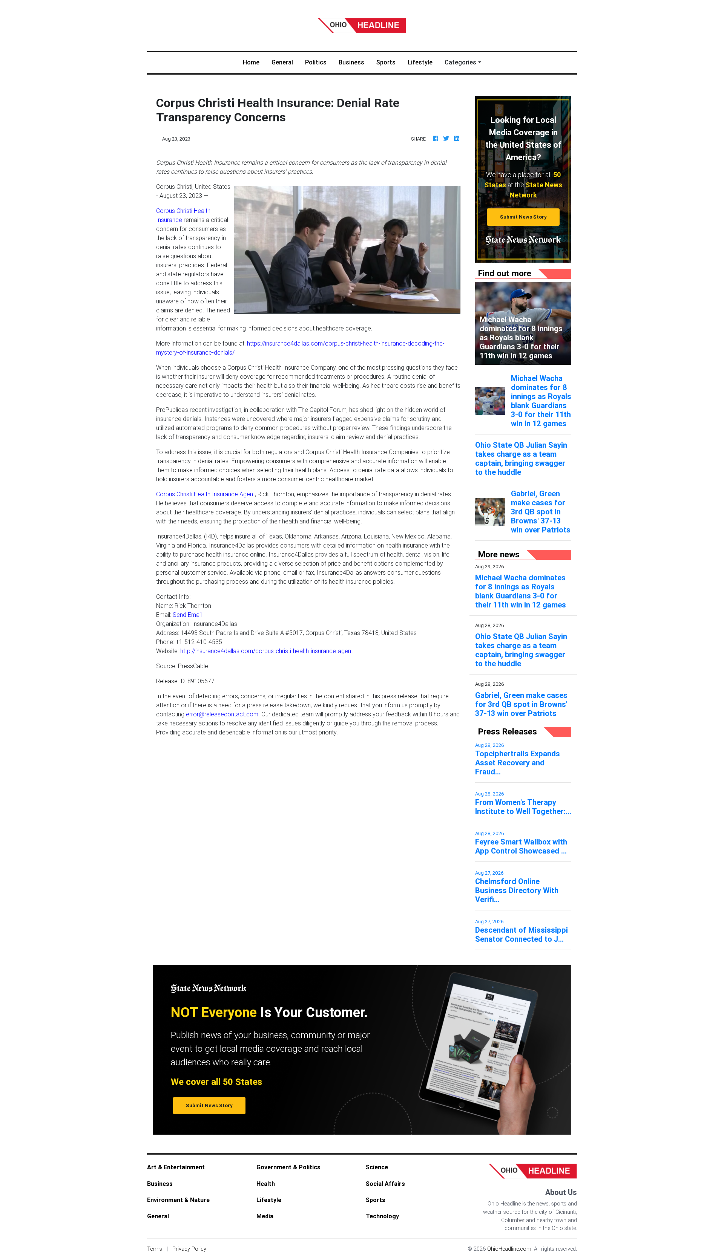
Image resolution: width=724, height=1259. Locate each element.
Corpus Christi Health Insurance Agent (205, 494)
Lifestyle (420, 62)
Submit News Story (523, 217)
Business (351, 62)
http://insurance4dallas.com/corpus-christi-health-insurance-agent (266, 651)
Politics (316, 62)
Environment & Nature (178, 1200)
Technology (382, 1216)
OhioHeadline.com (509, 1248)
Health (265, 1183)
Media (264, 1216)
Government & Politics (288, 1167)
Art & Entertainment (176, 1167)
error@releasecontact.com (222, 714)
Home (254, 62)
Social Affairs (385, 1183)
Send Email (187, 614)
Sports (386, 62)
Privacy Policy (189, 1248)
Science (377, 1167)
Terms (154, 1248)
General (282, 62)
